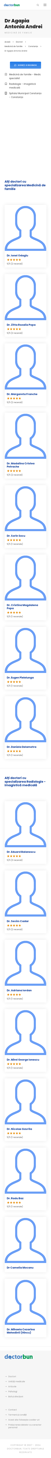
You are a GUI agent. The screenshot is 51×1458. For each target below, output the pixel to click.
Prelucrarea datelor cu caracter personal (24, 1426)
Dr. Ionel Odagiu (17, 255)
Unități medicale (16, 1381)
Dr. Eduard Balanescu (21, 852)
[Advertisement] (25, 130)
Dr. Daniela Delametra (21, 747)
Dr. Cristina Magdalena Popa (22, 606)
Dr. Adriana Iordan (19, 990)
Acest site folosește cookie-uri (23, 1419)
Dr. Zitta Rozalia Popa (21, 325)
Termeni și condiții (17, 1414)
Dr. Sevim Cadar (18, 921)
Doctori (12, 1376)
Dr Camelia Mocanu (20, 1267)
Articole (12, 1386)
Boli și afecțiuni (15, 1396)
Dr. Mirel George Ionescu (23, 1060)
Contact (12, 1409)
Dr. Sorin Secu (16, 536)
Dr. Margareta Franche (22, 394)
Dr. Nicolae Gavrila (19, 1129)
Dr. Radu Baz (15, 1198)
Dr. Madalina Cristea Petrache (21, 465)
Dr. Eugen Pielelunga (20, 677)
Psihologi (12, 1391)
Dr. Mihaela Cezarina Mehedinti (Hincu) (21, 1331)
